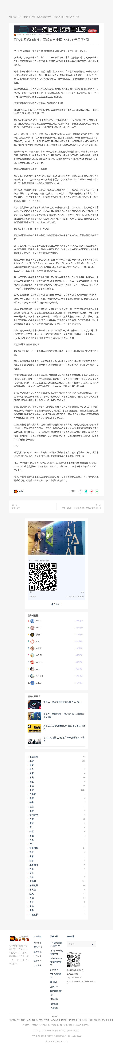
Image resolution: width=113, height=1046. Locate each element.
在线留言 (54, 1004)
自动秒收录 (31, 1020)
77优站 (46, 1020)
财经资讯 (26, 17)
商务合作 (57, 605)
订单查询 (37, 966)
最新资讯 (37, 952)
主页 (19, 17)
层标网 (104, 1020)
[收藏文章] (81, 491)
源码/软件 (38, 947)
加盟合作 (54, 999)
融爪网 (84, 1020)
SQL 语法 (16, 508)
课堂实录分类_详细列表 (56, 952)
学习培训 (37, 956)
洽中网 (78, 1020)
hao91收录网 (55, 1020)
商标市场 (37, 943)
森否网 (110, 1020)
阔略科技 (97, 1020)
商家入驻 (37, 961)
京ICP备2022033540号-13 (57, 1041)
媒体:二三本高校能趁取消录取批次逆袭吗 (62, 702)
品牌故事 (54, 987)
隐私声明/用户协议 (56, 993)
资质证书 (54, 970)
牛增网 (90, 1020)
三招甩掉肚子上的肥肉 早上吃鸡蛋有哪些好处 (81, 508)
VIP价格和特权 (55, 976)
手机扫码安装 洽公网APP (56, 944)
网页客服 (71, 1020)
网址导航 (12, 1020)
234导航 (64, 1020)
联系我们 (54, 982)
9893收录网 (21, 1020)
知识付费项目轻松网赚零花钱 (56, 962)
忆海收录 (39, 1020)
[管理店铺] (56, 29)
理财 (34, 17)
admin (22, 491)
